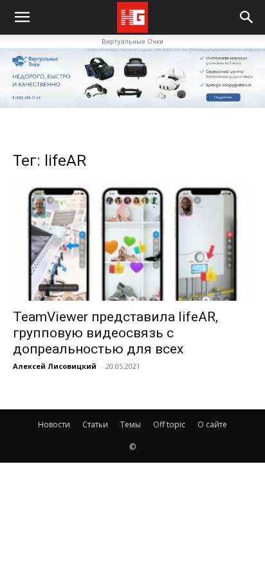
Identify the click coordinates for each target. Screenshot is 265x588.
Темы (130, 424)
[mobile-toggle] (21, 17)
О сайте (212, 424)
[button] (247, 17)
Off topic (169, 424)
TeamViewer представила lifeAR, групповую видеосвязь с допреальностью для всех (115, 333)
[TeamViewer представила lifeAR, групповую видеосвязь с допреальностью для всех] (132, 242)
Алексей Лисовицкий (54, 366)
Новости (54, 424)
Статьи (95, 424)
